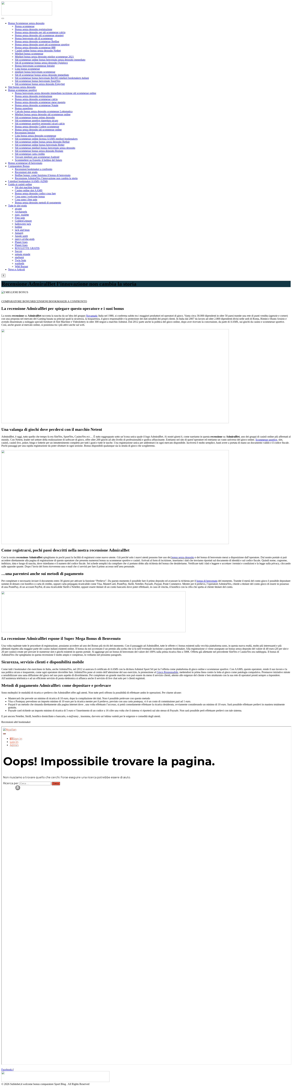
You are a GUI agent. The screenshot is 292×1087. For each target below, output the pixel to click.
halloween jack (23, 223)
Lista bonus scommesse (27, 68)
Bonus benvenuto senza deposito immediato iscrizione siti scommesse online (55, 93)
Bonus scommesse (24, 26)
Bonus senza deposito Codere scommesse (37, 126)
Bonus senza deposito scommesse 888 (35, 47)
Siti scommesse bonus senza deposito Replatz (39, 150)
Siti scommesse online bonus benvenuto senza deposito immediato (50, 59)
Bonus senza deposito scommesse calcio (36, 99)
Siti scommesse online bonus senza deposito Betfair (42, 141)
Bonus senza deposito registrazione (33, 29)
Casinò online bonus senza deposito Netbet (38, 50)
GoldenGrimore (23, 220)
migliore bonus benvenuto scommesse (35, 71)
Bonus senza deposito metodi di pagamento (38, 202)
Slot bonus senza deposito (22, 87)
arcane (18, 208)
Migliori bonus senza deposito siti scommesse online (42, 114)
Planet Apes (21, 242)
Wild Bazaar (21, 266)
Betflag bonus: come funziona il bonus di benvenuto (42, 175)
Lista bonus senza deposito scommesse (35, 135)
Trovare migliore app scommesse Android (37, 157)
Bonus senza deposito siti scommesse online (38, 129)
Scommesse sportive (266, 439)
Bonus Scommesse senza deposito (26, 23)
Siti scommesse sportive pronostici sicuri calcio (40, 123)
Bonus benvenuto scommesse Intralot (35, 65)
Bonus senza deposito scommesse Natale (36, 105)
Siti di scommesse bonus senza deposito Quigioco (41, 62)
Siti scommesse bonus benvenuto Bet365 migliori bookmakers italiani (52, 77)
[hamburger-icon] (2, 18)
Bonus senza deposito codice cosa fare (35, 193)
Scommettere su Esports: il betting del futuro (38, 160)
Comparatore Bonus (19, 166)
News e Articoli (16, 269)
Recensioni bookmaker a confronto (33, 169)
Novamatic (92, 315)
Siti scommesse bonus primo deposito (35, 117)
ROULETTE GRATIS (27, 248)
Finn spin (20, 217)
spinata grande (22, 254)
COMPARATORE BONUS (16, 301)
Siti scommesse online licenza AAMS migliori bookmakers (46, 138)
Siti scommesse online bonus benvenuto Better (39, 144)
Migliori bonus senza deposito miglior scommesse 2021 (44, 56)
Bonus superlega (24, 108)
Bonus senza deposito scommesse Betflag (37, 41)
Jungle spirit (21, 236)
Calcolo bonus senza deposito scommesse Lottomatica (43, 111)
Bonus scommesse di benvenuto (25, 163)
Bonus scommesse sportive (22, 90)
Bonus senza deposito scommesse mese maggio (40, 102)
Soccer (18, 251)
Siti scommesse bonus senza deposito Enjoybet (40, 84)
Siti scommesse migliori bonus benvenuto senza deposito (45, 147)
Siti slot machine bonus (27, 187)
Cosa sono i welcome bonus (30, 196)
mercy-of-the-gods (24, 239)
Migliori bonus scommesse (29, 53)
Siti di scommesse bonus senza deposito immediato (42, 74)
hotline (18, 226)
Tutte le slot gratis (17, 205)
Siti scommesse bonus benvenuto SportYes (37, 81)
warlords (19, 263)
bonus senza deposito (182, 557)
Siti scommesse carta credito (30, 153)
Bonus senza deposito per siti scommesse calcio (40, 32)
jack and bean (22, 229)
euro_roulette (22, 214)
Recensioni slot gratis (26, 172)
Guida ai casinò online (20, 184)
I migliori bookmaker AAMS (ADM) (28, 181)
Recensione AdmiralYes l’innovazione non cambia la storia (46, 178)
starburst (19, 257)
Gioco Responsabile (167, 672)
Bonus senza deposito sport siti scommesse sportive (42, 44)
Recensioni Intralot (25, 132)
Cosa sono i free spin (26, 199)
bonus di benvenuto (207, 580)
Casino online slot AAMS (28, 190)
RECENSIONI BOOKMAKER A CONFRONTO (59, 301)
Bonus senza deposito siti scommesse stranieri (39, 35)
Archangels (21, 211)
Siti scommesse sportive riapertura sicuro (36, 120)
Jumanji (19, 233)
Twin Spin (20, 260)
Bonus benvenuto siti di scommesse (34, 38)
